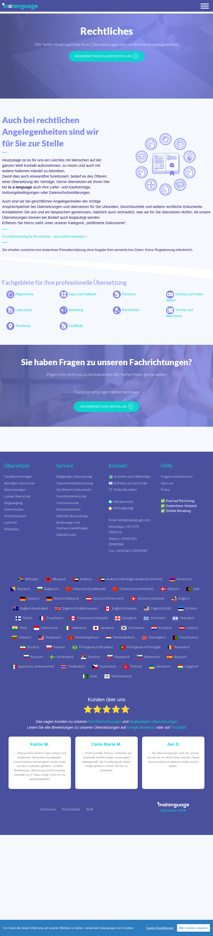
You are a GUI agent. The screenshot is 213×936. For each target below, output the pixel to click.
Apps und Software (82, 294)
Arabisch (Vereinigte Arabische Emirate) (134, 579)
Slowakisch (122, 657)
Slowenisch (151, 657)
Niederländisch (123, 637)
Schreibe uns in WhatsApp (132, 476)
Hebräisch (186, 618)
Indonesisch (49, 627)
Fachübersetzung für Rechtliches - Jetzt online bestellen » (44, 236)
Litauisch (24, 637)
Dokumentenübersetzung (74, 483)
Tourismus (23, 326)
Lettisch (192, 627)
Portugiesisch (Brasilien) (95, 647)
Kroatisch (165, 627)
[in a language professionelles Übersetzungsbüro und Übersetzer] (173, 804)
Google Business (141, 727)
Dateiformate (66, 535)
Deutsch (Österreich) (108, 598)
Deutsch (32, 598)
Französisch (54, 618)
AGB (89, 809)
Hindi (23, 627)
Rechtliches (130, 310)
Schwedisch (65, 657)
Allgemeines (24, 294)
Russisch (36, 657)
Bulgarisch (50, 589)
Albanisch (59, 579)
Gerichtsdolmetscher (71, 496)
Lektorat (10, 522)
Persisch (32, 647)
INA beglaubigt (123, 508)
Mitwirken (11, 529)
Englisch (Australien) (33, 608)
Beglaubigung (13, 503)
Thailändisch (76, 666)
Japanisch (106, 627)
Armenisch (184, 579)
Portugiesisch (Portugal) (143, 647)
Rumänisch (182, 647)
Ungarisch (191, 666)
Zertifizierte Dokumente (73, 489)
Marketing (75, 310)
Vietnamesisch (121, 676)
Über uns (167, 483)
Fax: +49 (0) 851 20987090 (128, 551)
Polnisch (59, 647)
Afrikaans (31, 579)
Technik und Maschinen (179, 313)
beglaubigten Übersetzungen (153, 722)
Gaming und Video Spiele (184, 297)
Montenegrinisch (86, 637)
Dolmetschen (14, 509)
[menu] (205, 7)
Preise (165, 489)
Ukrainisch (163, 666)
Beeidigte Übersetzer (19, 483)
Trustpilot (178, 727)
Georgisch (128, 618)
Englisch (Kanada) (124, 608)
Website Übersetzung (71, 516)
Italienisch (78, 627)
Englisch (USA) (160, 608)
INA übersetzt (123, 501)
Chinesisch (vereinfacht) (136, 589)
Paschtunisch (188, 637)
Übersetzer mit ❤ (173, 810)
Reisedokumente (68, 509)
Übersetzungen (15, 489)
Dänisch (173, 589)
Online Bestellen (125, 489)
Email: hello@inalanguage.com (129, 520)
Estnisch (191, 608)
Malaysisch (53, 637)
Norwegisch (157, 637)
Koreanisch (136, 627)
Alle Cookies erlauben (193, 928)
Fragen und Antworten (177, 476)
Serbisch (93, 657)
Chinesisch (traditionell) (88, 589)
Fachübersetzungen (18, 476)
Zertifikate (75, 326)
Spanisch (179, 657)
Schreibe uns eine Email (130, 483)
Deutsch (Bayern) (66, 598)
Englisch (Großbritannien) (80, 608)
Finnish (27, 618)
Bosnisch (23, 589)
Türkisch (136, 666)
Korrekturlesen (15, 516)
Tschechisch (107, 666)
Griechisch (157, 618)
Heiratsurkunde (67, 503)
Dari (196, 589)
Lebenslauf (23, 310)
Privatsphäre (71, 809)
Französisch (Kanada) (92, 618)
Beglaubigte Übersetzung (74, 476)
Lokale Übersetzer (17, 496)
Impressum (48, 809)
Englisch (184, 598)
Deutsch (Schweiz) (150, 598)
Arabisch (85, 579)
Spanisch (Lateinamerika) (36, 666)
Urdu (93, 676)
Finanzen (128, 294)
